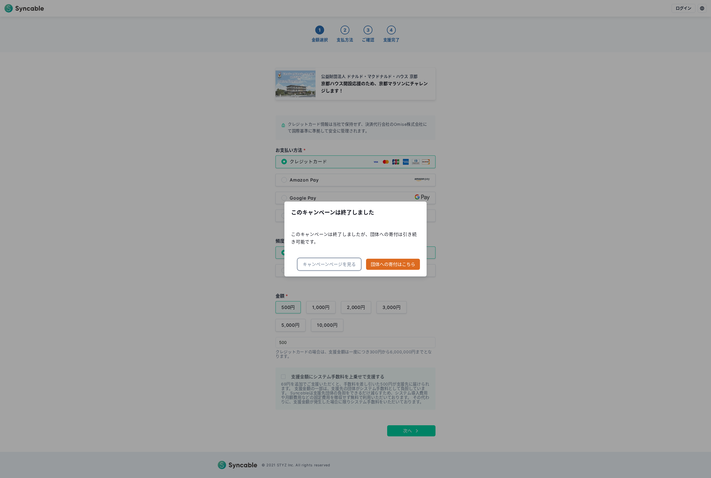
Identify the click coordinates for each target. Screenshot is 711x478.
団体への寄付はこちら (393, 264)
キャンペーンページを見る (329, 264)
